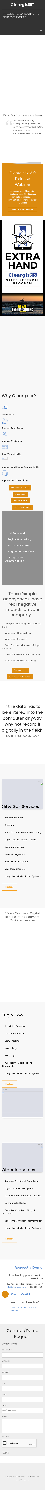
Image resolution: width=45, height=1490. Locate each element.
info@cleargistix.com (16, 1287)
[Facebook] (38, 24)
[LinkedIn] (34, 24)
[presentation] (19, 1443)
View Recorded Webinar (22, 209)
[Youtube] (41, 24)
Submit (5, 1453)
